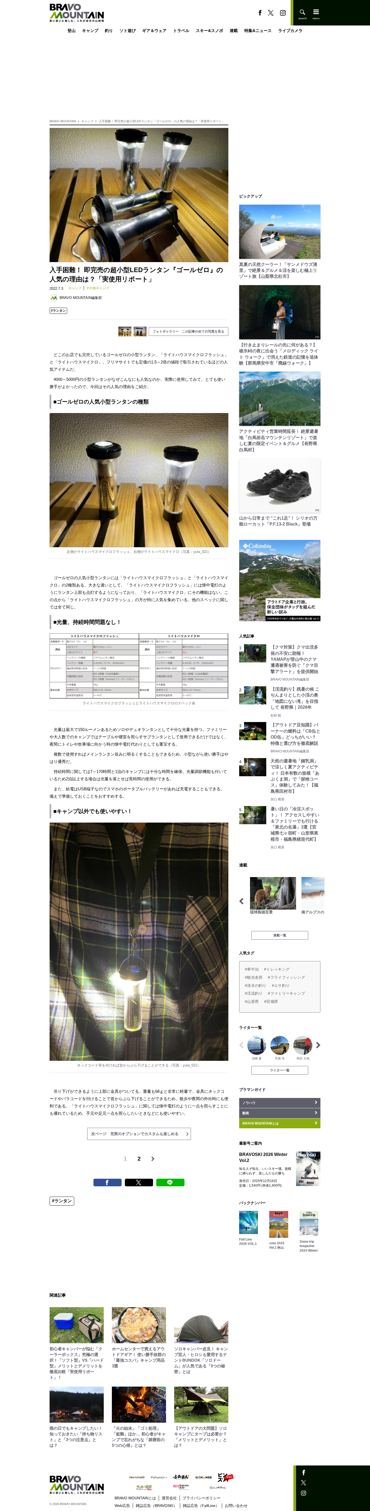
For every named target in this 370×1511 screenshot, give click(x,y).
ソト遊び (127, 30)
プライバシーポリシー (201, 1498)
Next (318, 901)
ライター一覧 (280, 1070)
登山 (71, 30)
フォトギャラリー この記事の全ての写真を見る (188, 331)
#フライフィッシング (286, 977)
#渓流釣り (253, 993)
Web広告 (122, 1505)
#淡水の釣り (256, 985)
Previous (241, 901)
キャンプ (90, 30)
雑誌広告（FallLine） (201, 1505)
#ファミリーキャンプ (286, 993)
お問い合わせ (236, 1505)
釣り (109, 30)
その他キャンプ (97, 288)
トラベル (181, 30)
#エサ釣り (281, 985)
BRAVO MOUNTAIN (63, 121)
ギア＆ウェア (154, 30)
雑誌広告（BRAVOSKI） (156, 1505)
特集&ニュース (258, 30)
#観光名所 (253, 977)
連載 (234, 30)
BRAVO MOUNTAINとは (135, 1498)
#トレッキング (277, 969)
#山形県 (252, 1001)
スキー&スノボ (209, 30)
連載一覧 (279, 935)
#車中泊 (252, 969)
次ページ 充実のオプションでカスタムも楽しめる (134, 1134)
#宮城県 (271, 1001)
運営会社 (169, 1498)
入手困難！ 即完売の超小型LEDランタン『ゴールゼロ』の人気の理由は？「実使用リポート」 (162, 121)
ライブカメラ (290, 30)
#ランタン (58, 310)
